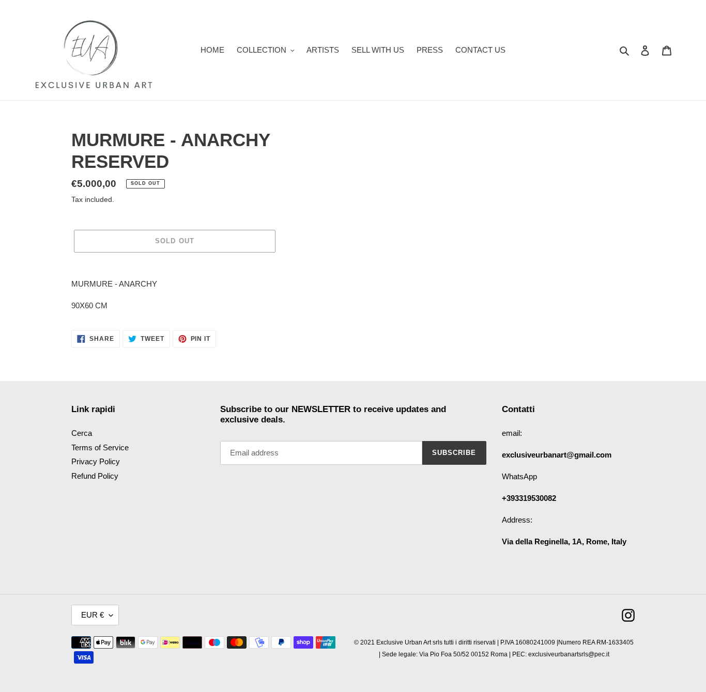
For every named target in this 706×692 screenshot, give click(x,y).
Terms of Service (100, 447)
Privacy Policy (95, 461)
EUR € (92, 614)
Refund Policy (94, 475)
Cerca (81, 433)
